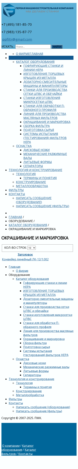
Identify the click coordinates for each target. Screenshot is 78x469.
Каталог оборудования (35, 62)
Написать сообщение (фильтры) (42, 206)
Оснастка (24, 146)
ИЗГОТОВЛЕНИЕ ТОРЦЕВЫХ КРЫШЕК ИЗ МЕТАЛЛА (43, 76)
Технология (26, 174)
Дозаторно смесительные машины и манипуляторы (45, 84)
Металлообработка (32, 186)
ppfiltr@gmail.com (17, 39)
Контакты (17, 194)
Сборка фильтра (36, 126)
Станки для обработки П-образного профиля (44, 108)
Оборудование (21, 58)
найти (57, 46)
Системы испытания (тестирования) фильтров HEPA (45, 138)
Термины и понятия (40, 178)
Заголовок (25, 255)
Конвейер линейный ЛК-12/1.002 (25, 259)
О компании (11, 446)
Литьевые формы (37, 162)
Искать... (8, 46)
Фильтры (16, 190)
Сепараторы (33, 166)
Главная (36, 54)
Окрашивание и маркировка (46, 122)
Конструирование (31, 182)
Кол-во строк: (15, 248)
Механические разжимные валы (46, 367)
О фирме (23, 54)
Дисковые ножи (36, 150)
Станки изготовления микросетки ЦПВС (41, 100)
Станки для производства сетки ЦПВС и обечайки (45, 92)
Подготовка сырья (38, 130)
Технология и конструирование (35, 170)
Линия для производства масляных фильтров (44, 116)
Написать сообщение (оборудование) (34, 200)
